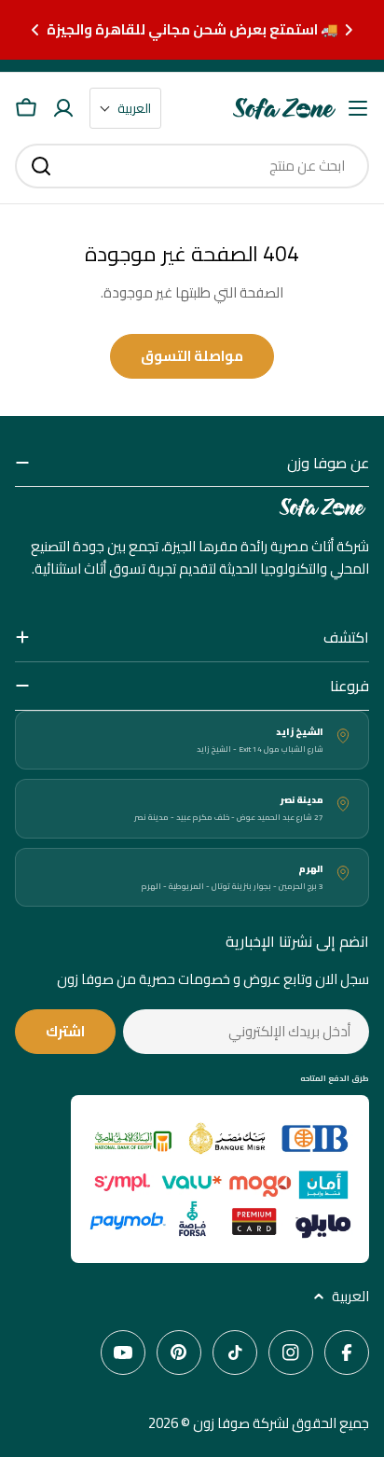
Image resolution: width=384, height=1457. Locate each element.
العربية (350, 1296)
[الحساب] (63, 108)
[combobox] (192, 166)
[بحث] (41, 166)
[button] (348, 30)
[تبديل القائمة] (358, 108)
